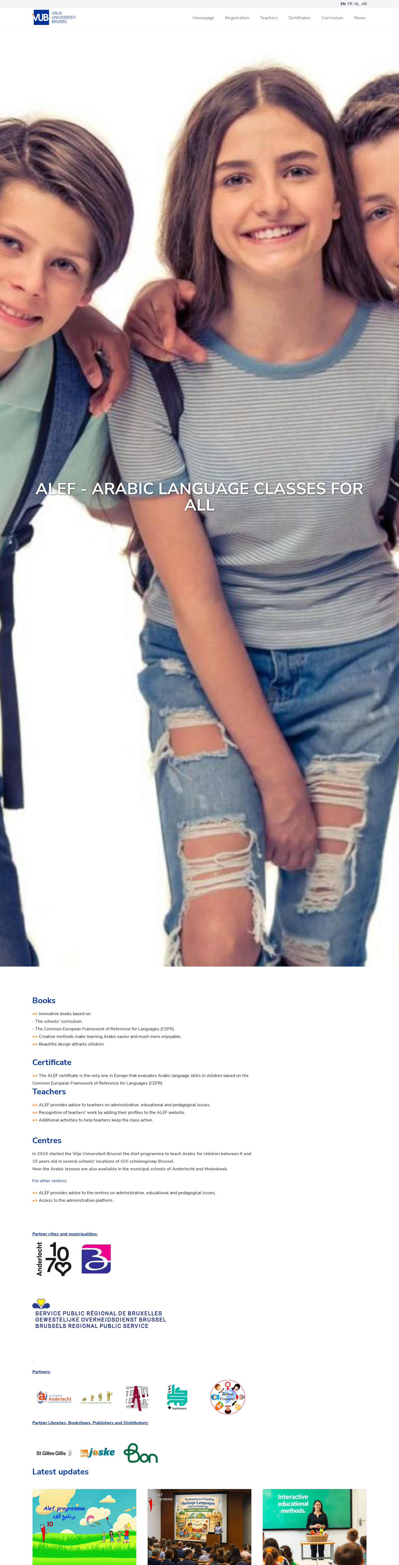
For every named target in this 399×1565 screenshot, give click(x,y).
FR (350, 4)
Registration (237, 18)
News (360, 18)
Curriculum (332, 18)
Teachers (269, 18)
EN (343, 4)
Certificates (300, 18)
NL (356, 4)
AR (364, 4)
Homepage (203, 18)
